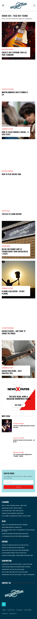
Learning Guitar (7, 129)
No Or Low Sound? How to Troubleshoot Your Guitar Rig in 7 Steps (15, 251)
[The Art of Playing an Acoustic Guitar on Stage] (7, 425)
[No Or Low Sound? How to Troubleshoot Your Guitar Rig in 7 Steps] (18, 240)
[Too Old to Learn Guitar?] (18, 200)
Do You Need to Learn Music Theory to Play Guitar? (16, 516)
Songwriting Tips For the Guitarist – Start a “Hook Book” (18, 574)
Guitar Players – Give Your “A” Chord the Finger (14, 332)
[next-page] (6, 464)
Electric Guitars (7, 49)
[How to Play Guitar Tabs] (18, 160)
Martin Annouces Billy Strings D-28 (15, 93)
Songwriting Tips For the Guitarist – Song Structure (17, 564)
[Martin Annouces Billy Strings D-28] (18, 80)
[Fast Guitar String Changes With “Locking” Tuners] (7, 454)
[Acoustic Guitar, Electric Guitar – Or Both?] (7, 440)
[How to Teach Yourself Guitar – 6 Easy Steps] (18, 120)
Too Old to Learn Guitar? (12, 214)
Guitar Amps (6, 246)
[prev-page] (3, 464)
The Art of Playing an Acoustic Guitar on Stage (24, 426)
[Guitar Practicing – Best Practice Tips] (18, 359)
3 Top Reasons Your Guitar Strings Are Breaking (15, 536)
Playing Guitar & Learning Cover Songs (12, 513)
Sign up (18, 487)
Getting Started (7, 171)
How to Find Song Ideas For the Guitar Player (15, 572)
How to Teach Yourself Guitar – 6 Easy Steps (15, 133)
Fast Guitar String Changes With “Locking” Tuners (22, 455)
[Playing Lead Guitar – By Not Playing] (18, 279)
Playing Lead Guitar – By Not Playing (13, 292)
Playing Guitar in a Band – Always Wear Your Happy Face (17, 555)
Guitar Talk (6, 211)
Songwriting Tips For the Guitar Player (13, 569)
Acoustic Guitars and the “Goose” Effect (13, 547)
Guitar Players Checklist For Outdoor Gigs (14, 552)
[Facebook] (4, 604)
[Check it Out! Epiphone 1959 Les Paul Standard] (18, 41)
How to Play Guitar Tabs (11, 174)
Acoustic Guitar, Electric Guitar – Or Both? (24, 441)
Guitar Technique (8, 328)
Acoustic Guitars (8, 89)
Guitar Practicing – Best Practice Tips (12, 372)
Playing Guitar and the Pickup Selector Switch (15, 533)
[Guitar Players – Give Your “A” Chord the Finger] (18, 319)
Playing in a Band (18, 423)
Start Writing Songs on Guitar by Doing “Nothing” (16, 566)
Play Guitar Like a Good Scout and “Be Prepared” (15, 550)
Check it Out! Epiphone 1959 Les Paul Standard (14, 53)
